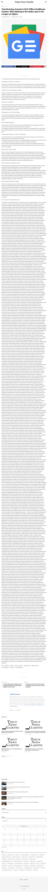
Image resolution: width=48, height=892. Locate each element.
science (32, 865)
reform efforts (41, 108)
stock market (19, 867)
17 (11, 839)
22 (43, 839)
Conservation (34, 854)
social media (40, 865)
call (11, 474)
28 (36, 842)
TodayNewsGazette (6, 16)
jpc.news (15, 706)
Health (6, 6)
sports (4, 867)
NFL (37, 863)
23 (4, 842)
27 (30, 842)
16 (4, 839)
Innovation (32, 859)
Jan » (6, 847)
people (4, 865)
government (11, 859)
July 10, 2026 (28, 734)
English (4, 756)
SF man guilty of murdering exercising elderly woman (17, 791)
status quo (12, 667)
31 (11, 845)
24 (11, 842)
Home (3, 6)
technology (36, 867)
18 (17, 839)
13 (30, 837)
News (32, 863)
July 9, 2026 (4, 751)
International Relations (7, 861)
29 (43, 842)
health (15, 665)
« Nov (3, 847)
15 (43, 837)
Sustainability (27, 867)
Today (43, 867)
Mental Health (18, 863)
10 (11, 837)
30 (4, 845)
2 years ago (10, 799)
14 (36, 837)
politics (10, 865)
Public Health (18, 865)
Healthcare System (35, 665)
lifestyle (39, 861)
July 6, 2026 (28, 751)
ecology (41, 854)
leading (36, 157)
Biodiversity (11, 854)
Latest (26, 861)
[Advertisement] (24, 72)
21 (36, 839)
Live (3, 863)
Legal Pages (26, 879)
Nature (26, 863)
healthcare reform (27, 665)
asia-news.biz (27, 704)
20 (30, 839)
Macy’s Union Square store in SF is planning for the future (18, 786)
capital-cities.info (39, 704)
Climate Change (25, 854)
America (11, 665)
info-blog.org (32, 704)
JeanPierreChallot (5, 667)
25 (17, 842)
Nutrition (43, 863)
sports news (11, 867)
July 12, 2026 (4, 734)
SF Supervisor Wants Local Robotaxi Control (16, 782)
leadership (33, 861)
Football (4, 859)
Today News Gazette (24, 2)
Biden (4, 854)
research (25, 865)
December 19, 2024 (15, 16)
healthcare (20, 665)
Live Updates (10, 863)
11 (17, 837)
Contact (21, 879)
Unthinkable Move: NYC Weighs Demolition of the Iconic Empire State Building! (22, 802)
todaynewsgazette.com (25, 886)
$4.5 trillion (6, 665)
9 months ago (11, 783)
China (18, 854)
